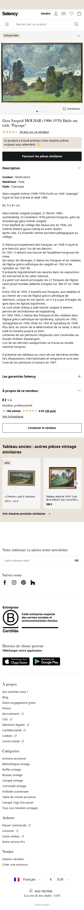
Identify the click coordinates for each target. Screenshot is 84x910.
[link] (10, 14)
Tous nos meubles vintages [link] (20, 808)
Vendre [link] (45, 13)
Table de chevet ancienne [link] (19, 797)
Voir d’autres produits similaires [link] (24, 513)
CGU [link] (7, 719)
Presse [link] (6, 708)
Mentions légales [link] (15, 725)
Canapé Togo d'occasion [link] (18, 802)
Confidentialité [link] (14, 730)
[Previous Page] (6, 73)
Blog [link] (5, 697)
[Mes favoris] (71, 13)
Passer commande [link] (16, 825)
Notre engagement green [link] (19, 703)
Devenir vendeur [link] (13, 859)
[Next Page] (78, 73)
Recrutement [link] (13, 714)
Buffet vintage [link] (11, 769)
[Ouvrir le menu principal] (7, 24)
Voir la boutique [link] (12, 416)
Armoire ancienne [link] (14, 758)
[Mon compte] (56, 13)
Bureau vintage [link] (12, 775)
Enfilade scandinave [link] (15, 791)
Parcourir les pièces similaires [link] (42, 156)
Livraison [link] (10, 831)
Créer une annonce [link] (15, 864)
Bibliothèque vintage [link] (16, 764)
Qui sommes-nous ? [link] (15, 692)
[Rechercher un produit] (76, 24)
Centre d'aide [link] (13, 741)
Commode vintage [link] (14, 786)
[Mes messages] (63, 13)
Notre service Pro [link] (13, 842)
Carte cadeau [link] (13, 836)
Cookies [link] (9, 736)
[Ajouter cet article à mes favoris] (78, 36)
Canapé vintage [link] (12, 780)
